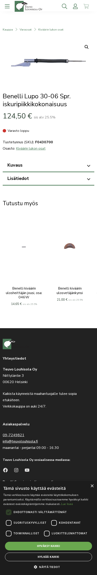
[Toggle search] (64, 6)
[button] (48, 567)
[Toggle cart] (86, 6)
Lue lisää (67, 504)
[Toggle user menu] (75, 6)
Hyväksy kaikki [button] (48, 546)
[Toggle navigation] (7, 6)
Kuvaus (15, 165)
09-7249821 (13, 435)
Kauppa (8, 30)
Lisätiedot (18, 178)
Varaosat (26, 30)
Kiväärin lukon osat (50, 30)
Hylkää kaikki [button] (48, 557)
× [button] (92, 486)
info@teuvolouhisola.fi (20, 441)
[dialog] (48, 528)
